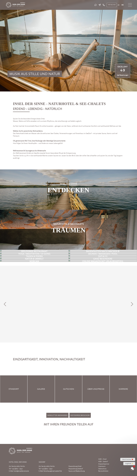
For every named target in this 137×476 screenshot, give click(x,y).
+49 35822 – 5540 (17, 469)
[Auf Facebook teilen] (57, 430)
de (123, 5)
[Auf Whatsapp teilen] (75, 430)
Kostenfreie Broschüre (80, 415)
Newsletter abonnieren (57, 415)
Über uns (92, 389)
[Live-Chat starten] (96, 5)
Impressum (101, 466)
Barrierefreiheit (103, 471)
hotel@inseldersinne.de (21, 471)
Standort (14, 389)
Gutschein (68, 389)
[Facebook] (69, 461)
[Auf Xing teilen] (71, 430)
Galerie (41, 389)
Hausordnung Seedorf (75, 469)
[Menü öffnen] (130, 5)
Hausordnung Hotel (74, 466)
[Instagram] (74, 461)
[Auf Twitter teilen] (62, 430)
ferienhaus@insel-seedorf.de (53, 471)
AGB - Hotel (102, 459)
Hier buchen (112, 5)
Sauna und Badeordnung (76, 471)
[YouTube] (78, 461)
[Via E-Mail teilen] (80, 430)
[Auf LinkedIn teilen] (66, 430)
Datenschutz (102, 469)
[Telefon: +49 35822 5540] (103, 5)
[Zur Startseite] (15, 3)
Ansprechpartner (103, 464)
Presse (101, 389)
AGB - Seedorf (103, 461)
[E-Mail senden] (100, 5)
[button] (132, 304)
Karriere (123, 389)
